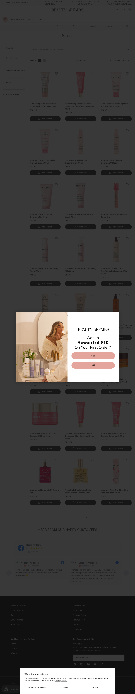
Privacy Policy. (61, 680)
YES (93, 356)
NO (93, 365)
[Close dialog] (115, 315)
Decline (95, 687)
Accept (66, 687)
